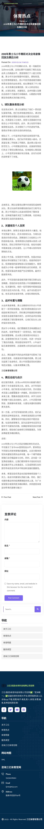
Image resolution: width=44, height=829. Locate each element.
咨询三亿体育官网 (11, 656)
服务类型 (7, 649)
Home (22, 21)
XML (3, 759)
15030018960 (11, 778)
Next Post (37, 497)
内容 (6, 519)
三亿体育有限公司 (34, 819)
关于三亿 (7, 629)
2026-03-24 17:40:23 (20, 62)
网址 (6, 571)
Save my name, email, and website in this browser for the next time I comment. (22, 587)
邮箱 (7, 558)
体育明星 (7, 642)
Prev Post (7, 497)
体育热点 (7, 636)
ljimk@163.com (11, 787)
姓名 (7, 545)
